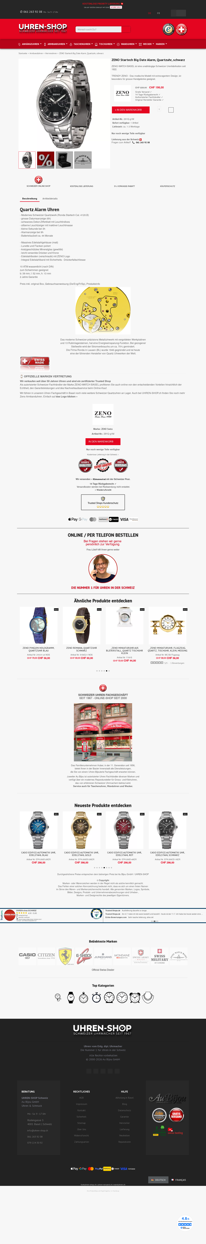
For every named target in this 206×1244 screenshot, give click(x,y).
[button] (21, 104)
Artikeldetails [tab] (50, 198)
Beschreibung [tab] (29, 198)
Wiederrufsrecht (104, 490)
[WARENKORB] (181, 13)
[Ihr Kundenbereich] (167, 13)
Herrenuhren (51, 53)
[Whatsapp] (110, 1071)
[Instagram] (103, 1071)
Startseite (23, 53)
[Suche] (125, 29)
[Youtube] (117, 1071)
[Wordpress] (88, 1071)
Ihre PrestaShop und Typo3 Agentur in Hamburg (103, 1191)
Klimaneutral (99, 479)
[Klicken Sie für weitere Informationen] (103, 912)
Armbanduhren (36, 53)
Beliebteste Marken (103, 941)
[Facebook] (95, 1071)
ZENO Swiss (107, 429)
